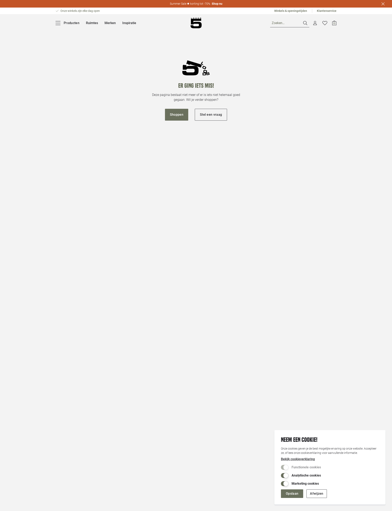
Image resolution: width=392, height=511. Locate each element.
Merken (110, 23)
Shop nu (217, 3)
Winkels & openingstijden (290, 10)
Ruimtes (92, 23)
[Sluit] (383, 3)
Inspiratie (129, 23)
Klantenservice (326, 10)
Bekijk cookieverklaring (298, 459)
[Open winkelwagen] (334, 23)
